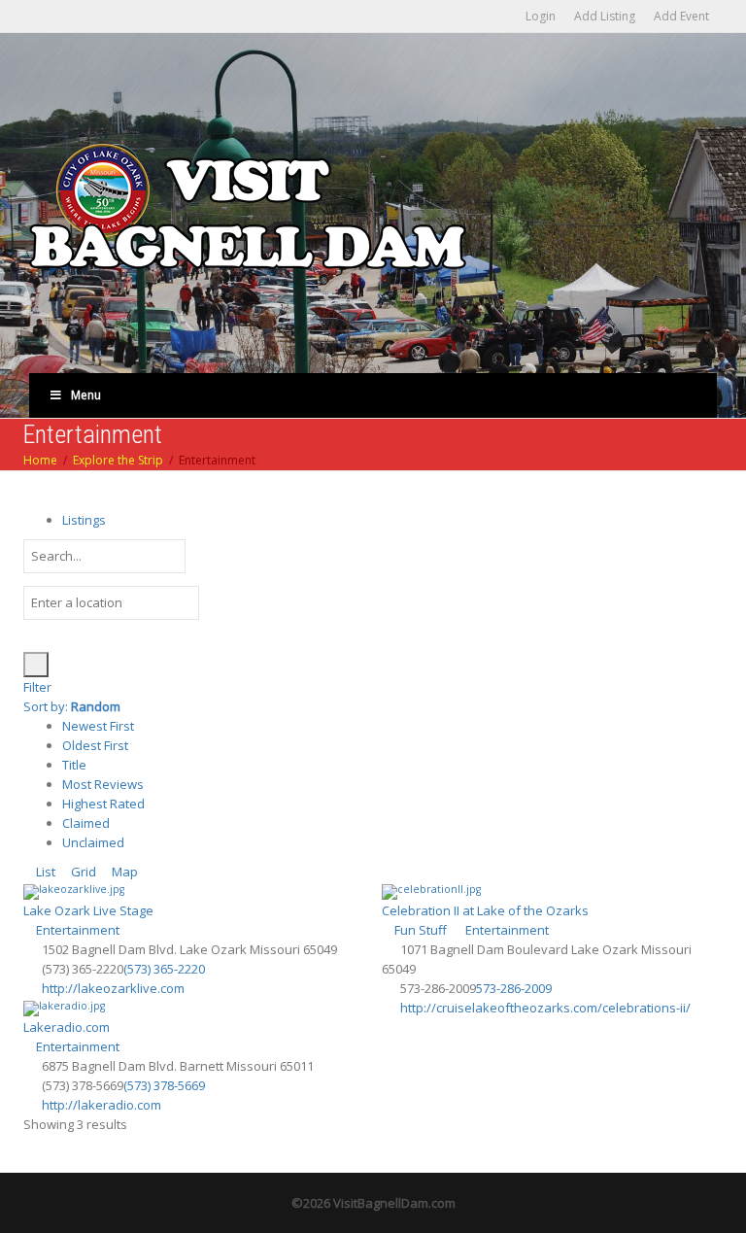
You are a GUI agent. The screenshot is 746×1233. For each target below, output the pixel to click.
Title (74, 764)
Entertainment (76, 930)
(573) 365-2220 (164, 968)
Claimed (86, 823)
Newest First (98, 726)
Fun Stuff (419, 930)
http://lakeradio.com (101, 1104)
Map (123, 871)
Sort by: (71, 706)
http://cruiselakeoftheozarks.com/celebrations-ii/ (545, 1007)
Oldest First (95, 745)
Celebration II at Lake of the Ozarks (485, 910)
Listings (84, 520)
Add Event (681, 16)
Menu (86, 395)
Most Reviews (103, 784)
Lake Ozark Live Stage (88, 910)
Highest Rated (103, 803)
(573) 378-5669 (164, 1085)
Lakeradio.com (66, 1027)
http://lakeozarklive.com (113, 988)
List (44, 871)
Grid (82, 871)
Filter (37, 687)
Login (541, 16)
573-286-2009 (514, 988)
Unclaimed (93, 842)
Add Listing (604, 16)
